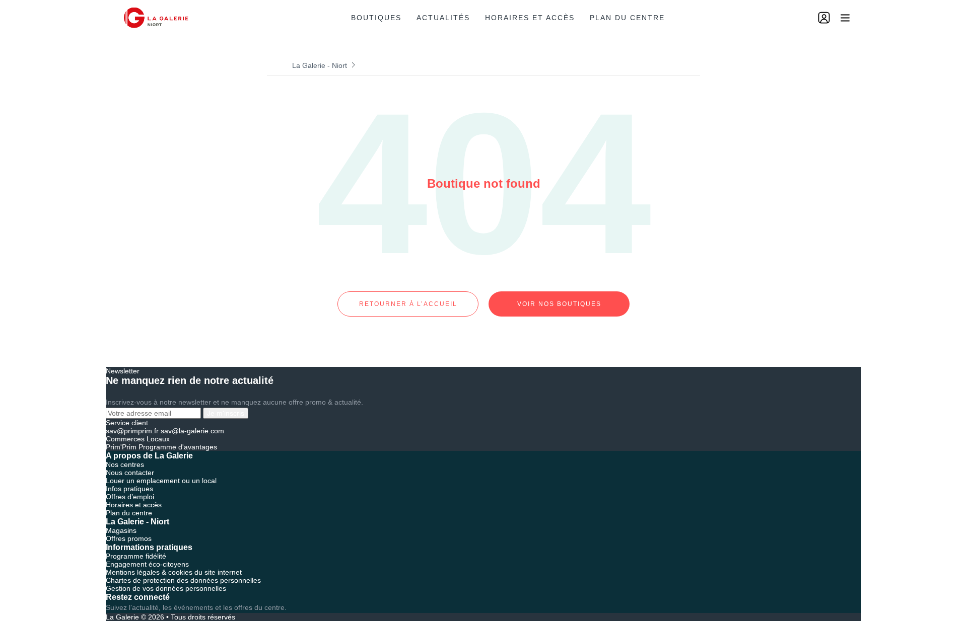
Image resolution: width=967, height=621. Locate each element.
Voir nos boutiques (559, 303)
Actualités (443, 18)
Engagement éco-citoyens (147, 564)
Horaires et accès (530, 18)
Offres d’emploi (130, 497)
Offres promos (129, 538)
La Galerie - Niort (319, 65)
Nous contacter (130, 473)
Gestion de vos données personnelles (166, 588)
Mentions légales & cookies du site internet (174, 572)
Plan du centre (627, 18)
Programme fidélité (136, 556)
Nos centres (125, 464)
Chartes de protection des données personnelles (183, 580)
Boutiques (376, 18)
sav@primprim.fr (132, 431)
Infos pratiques (129, 489)
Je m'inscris (225, 413)
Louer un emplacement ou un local (161, 481)
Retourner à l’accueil (408, 303)
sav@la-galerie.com (192, 431)
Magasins (121, 530)
